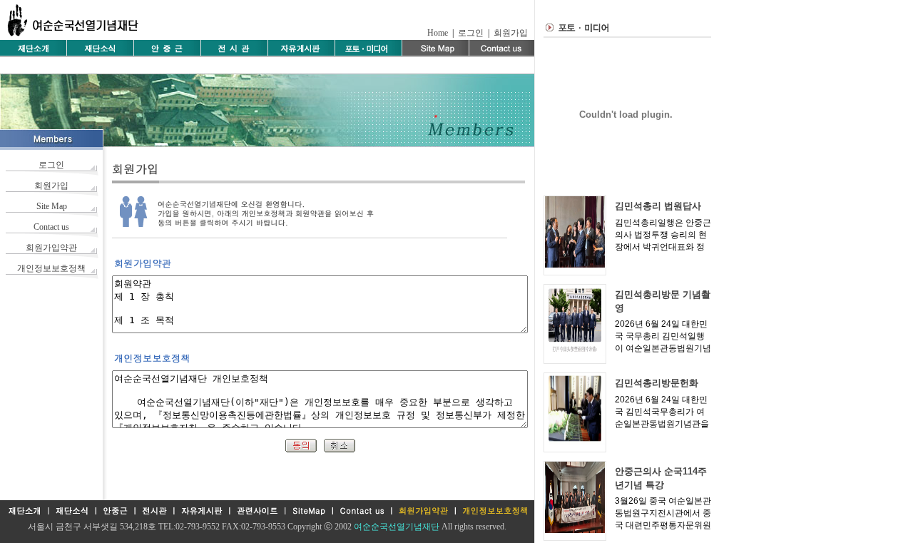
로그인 (471, 33)
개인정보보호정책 (51, 268)
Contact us (51, 227)
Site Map (51, 206)
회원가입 (511, 33)
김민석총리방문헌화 (656, 382)
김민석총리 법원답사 (658, 206)
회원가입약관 (51, 248)
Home (437, 33)
